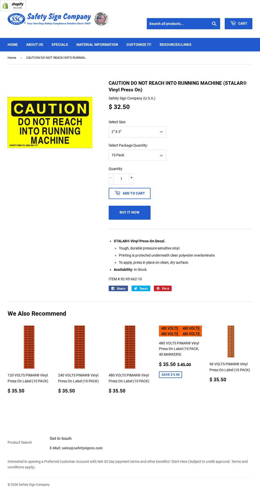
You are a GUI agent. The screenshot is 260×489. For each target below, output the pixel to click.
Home (13, 45)
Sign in (216, 11)
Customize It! (138, 45)
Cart (242, 23)
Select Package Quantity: (128, 145)
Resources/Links (175, 45)
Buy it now (129, 212)
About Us (34, 45)
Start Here (179, 461)
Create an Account (240, 11)
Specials (60, 45)
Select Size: (117, 122)
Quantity (115, 169)
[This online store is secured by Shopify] (13, 10)
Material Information (97, 45)
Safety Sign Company (34, 484)
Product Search (20, 442)
